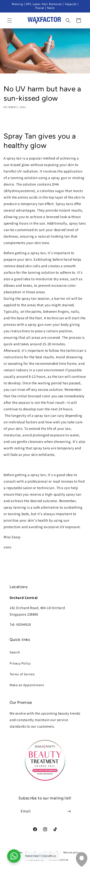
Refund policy (71, 852)
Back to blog (48, 566)
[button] (9, 20)
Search (15, 652)
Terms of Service (22, 674)
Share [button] (12, 121)
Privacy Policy (20, 663)
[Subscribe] (69, 811)
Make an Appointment (27, 685)
